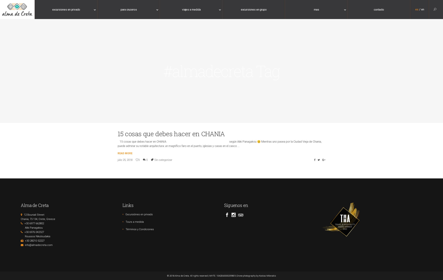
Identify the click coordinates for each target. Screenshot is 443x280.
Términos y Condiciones (140, 229)
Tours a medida (135, 221)
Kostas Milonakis (267, 275)
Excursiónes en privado (139, 214)
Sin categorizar (163, 159)
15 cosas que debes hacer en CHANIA (171, 133)
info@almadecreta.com (39, 245)
